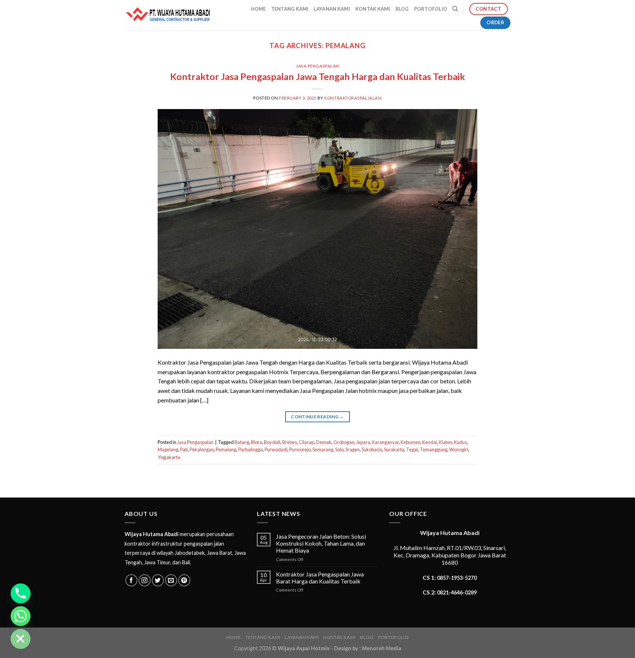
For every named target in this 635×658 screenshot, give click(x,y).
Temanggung (433, 449)
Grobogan (343, 442)
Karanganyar (385, 442)
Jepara (363, 442)
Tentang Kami (290, 9)
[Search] (455, 9)
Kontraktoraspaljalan (352, 97)
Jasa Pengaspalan (317, 66)
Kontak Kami (372, 9)
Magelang (168, 449)
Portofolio (431, 9)
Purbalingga (250, 449)
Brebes (289, 442)
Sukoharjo (372, 449)
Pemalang (226, 449)
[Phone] (21, 593)
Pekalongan (202, 449)
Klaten (445, 442)
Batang (241, 442)
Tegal (412, 449)
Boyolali (272, 442)
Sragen (352, 449)
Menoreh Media (381, 648)
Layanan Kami (332, 9)
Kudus (460, 442)
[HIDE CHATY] (21, 639)
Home (258, 9)
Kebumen (410, 442)
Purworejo (300, 449)
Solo (339, 449)
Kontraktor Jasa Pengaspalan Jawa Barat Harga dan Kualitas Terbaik (320, 578)
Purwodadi (276, 449)
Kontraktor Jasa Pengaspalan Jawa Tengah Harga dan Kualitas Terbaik (317, 76)
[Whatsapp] (21, 616)
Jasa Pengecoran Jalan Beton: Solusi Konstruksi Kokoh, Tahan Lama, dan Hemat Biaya (321, 543)
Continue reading (317, 416)
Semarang (322, 449)
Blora (256, 442)
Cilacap (306, 442)
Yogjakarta (169, 457)
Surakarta (394, 449)
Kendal (429, 442)
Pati (184, 449)
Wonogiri (458, 449)
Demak (323, 442)
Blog (402, 9)
